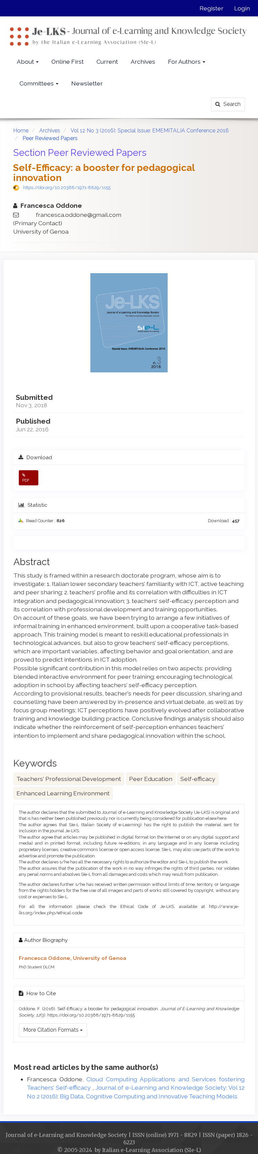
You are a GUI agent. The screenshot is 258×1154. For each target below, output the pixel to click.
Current (107, 61)
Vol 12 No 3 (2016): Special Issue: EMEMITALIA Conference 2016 (150, 130)
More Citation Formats (51, 1030)
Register (211, 8)
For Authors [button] (185, 61)
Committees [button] (37, 83)
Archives (143, 61)
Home (21, 130)
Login (242, 8)
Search (231, 104)
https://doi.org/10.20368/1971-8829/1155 (67, 187)
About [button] (26, 61)
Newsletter (87, 83)
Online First (67, 61)
